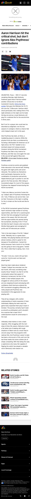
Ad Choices (18, 482)
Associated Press (14, 378)
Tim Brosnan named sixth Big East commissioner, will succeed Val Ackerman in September (19, 383)
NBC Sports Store (6, 482)
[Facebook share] (2, 51)
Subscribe (4, 438)
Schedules (24, 25)
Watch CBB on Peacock (8, 25)
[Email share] (10, 51)
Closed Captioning (15, 480)
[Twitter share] (6, 51)
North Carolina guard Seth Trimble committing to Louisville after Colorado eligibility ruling (18, 391)
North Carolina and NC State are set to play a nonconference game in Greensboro (19, 376)
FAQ (21, 480)
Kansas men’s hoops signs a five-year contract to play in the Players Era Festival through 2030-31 (19, 413)
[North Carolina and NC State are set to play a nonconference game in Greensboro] (5, 376)
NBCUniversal (10, 485)
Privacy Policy (25, 482)
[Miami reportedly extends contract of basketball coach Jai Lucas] (5, 399)
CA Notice (16, 483)
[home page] (6, 2)
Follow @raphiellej (7, 353)
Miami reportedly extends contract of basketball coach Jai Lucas (19, 398)
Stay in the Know (5, 432)
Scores (17, 25)
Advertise (3, 480)
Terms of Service (23, 483)
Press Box (13, 482)
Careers (8, 480)
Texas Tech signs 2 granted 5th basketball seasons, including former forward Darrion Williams (19, 406)
